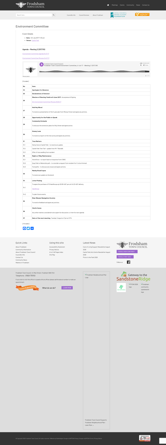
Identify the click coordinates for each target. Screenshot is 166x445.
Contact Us (145, 5)
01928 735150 (30, 275)
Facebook (127, 260)
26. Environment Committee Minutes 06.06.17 (46, 102)
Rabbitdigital (59, 438)
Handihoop (35, 189)
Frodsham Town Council (32, 438)
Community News (21, 260)
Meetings (115, 5)
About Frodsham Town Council (25, 252)
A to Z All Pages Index (56, 252)
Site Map (52, 255)
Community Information (23, 249)
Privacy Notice (54, 249)
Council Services (84, 15)
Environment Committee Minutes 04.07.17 (35, 58)
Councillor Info (71, 15)
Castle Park (35, 40)
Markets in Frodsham (22, 262)
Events (122, 5)
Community (130, 5)
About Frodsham (98, 15)
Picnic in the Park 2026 (90, 257)
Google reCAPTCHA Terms (86, 438)
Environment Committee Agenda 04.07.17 (35, 54)
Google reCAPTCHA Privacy (71, 438)
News (138, 5)
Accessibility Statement (57, 247)
